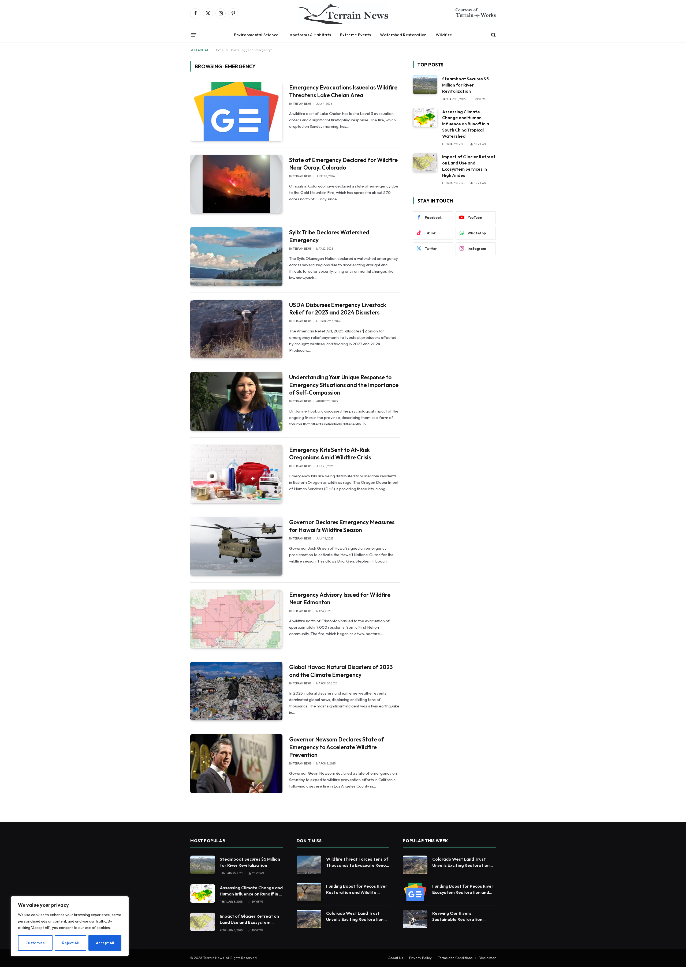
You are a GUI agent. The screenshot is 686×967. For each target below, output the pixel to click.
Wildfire (444, 34)
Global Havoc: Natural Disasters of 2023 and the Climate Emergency (341, 671)
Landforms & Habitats (309, 34)
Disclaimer (487, 957)
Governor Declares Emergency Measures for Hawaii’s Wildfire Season (341, 526)
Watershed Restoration (403, 34)
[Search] (493, 35)
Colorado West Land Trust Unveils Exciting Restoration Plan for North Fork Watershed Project (354, 916)
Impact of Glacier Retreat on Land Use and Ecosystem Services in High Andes (468, 166)
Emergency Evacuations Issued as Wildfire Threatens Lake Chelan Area (343, 91)
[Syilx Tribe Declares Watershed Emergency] (236, 256)
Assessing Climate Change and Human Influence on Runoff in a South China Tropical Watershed (465, 124)
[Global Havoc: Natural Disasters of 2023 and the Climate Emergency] (236, 691)
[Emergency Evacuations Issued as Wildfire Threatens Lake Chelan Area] (236, 111)
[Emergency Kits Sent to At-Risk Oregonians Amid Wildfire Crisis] (236, 474)
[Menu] (193, 35)
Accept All (105, 942)
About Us (395, 957)
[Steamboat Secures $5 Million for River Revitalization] (425, 84)
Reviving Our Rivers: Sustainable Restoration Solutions (457, 916)
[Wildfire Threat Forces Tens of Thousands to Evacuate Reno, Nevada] (309, 865)
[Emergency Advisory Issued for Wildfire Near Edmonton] (236, 619)
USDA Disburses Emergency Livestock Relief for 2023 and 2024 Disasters (337, 308)
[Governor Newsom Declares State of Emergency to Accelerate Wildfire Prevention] (236, 763)
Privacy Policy (420, 957)
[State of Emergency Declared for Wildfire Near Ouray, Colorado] (236, 184)
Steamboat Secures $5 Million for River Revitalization (465, 85)
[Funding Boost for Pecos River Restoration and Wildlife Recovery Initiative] (309, 892)
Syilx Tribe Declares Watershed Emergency (329, 236)
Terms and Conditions (455, 957)
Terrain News (302, 103)
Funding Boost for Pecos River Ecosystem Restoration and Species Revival (462, 889)
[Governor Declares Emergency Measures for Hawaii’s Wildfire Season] (236, 546)
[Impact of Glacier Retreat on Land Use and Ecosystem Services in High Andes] (425, 162)
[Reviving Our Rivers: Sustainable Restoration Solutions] (415, 919)
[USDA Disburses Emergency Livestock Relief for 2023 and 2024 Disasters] (236, 329)
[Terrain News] (343, 13)
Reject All (70, 942)
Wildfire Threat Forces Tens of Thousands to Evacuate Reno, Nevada (357, 862)
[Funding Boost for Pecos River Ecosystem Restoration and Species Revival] (415, 892)
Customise (35, 942)
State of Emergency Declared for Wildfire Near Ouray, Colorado (343, 163)
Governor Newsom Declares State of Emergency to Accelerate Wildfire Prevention (336, 747)
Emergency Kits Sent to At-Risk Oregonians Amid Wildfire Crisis (330, 453)
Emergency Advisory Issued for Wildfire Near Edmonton (339, 598)
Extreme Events (355, 34)
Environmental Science (256, 34)
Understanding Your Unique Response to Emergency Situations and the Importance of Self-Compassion (343, 385)
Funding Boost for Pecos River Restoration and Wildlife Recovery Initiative (356, 889)
